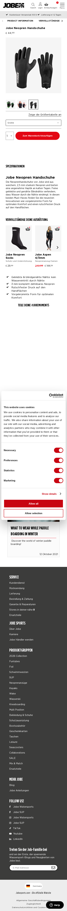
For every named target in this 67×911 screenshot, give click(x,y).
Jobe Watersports (23, 806)
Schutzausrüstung (19, 720)
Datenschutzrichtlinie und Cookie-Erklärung (33, 907)
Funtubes (14, 661)
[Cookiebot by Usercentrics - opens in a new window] (49, 396)
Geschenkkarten (18, 731)
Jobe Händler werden (21, 639)
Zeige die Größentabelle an (44, 114)
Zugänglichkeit (33, 904)
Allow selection (33, 513)
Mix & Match (16, 763)
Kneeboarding (17, 704)
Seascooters (16, 747)
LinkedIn (18, 839)
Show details (49, 493)
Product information (20, 21)
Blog (11, 785)
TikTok (16, 828)
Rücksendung (16, 588)
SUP (11, 677)
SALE (12, 758)
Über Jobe (15, 629)
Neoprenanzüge (18, 683)
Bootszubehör (17, 726)
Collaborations (17, 752)
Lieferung (14, 593)
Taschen (13, 736)
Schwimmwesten (18, 672)
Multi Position (16, 709)
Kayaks (13, 688)
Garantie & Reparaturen (22, 604)
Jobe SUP (18, 812)
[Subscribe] (53, 868)
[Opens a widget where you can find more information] (55, 905)
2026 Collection (18, 656)
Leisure (13, 742)
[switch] (58, 460)
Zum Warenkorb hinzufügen (38, 136)
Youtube (17, 833)
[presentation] (57, 247)
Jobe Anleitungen (19, 790)
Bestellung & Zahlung (21, 599)
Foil (11, 666)
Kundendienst (17, 583)
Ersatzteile (15, 615)
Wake (12, 693)
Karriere (13, 634)
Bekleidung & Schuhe (21, 715)
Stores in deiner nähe (21, 609)
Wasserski (14, 699)
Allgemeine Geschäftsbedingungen (33, 900)
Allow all (33, 503)
